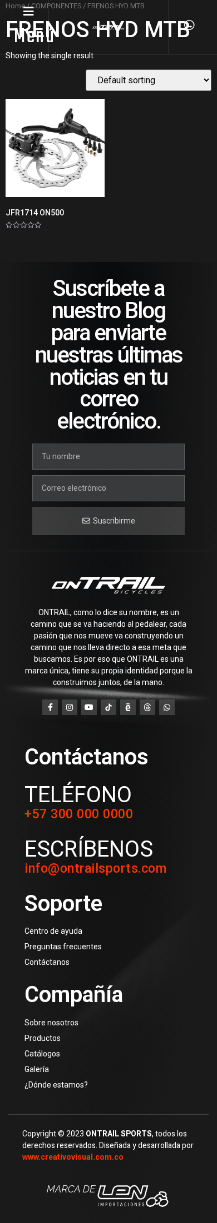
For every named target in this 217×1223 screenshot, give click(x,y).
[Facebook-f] (50, 707)
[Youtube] (89, 707)
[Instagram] (69, 707)
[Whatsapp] (167, 707)
